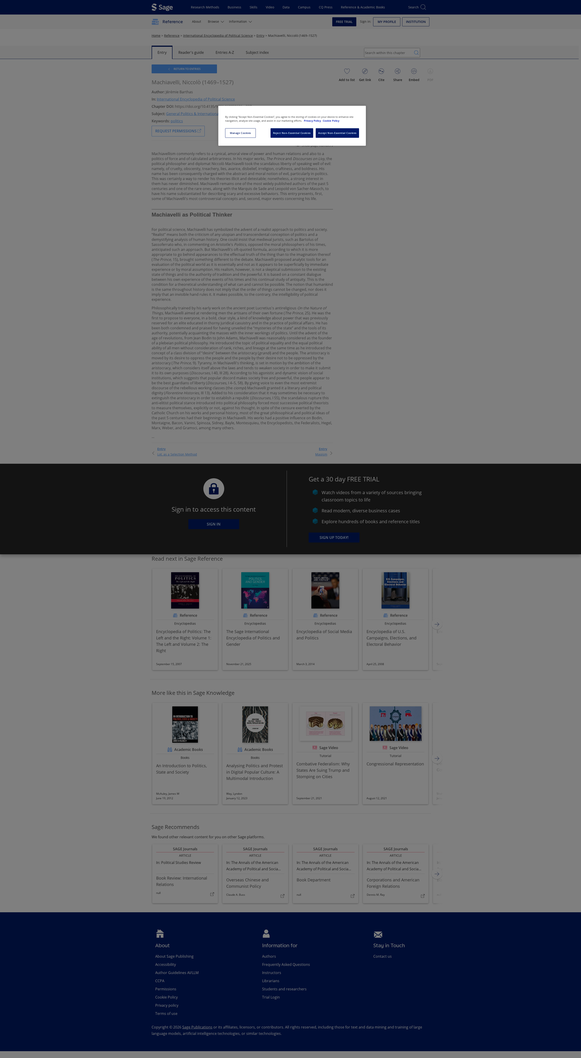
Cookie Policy (331, 120)
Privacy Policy (313, 120)
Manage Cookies (240, 133)
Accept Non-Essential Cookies (337, 133)
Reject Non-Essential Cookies (292, 133)
